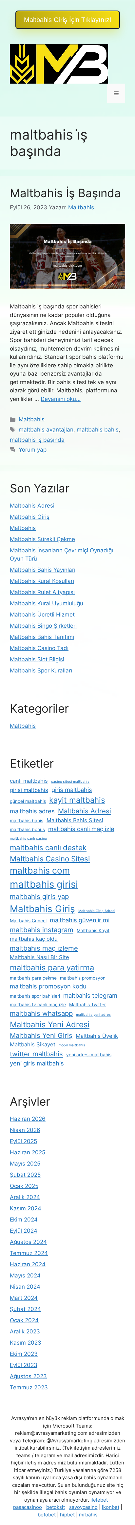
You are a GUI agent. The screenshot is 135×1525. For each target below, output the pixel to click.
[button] (67, 20)
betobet (47, 1515)
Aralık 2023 (25, 1331)
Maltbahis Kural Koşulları (42, 581)
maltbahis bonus (27, 829)
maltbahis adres (32, 811)
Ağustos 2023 (28, 1376)
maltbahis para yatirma (52, 967)
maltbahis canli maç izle (81, 828)
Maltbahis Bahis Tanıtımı (42, 637)
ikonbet (110, 1507)
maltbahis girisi (44, 884)
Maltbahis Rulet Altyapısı (42, 592)
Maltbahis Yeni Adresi (49, 1024)
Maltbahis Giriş (29, 516)
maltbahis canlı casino (28, 838)
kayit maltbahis (77, 800)
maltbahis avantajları (46, 429)
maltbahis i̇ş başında (37, 439)
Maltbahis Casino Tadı (39, 648)
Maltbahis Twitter (87, 1004)
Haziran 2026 (28, 1119)
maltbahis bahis (98, 429)
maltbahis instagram (41, 930)
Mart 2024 (24, 1298)
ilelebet (99, 1500)
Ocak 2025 (24, 1186)
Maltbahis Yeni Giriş (41, 1035)
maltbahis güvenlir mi (79, 920)
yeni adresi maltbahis (88, 1054)
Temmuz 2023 (29, 1387)
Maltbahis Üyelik (97, 1036)
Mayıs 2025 (25, 1163)
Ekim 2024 (24, 1219)
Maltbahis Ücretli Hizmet (42, 614)
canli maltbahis (29, 780)
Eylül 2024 (23, 1230)
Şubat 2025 (25, 1174)
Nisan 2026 (25, 1130)
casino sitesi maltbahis (70, 781)
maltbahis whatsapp (41, 1013)
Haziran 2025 (27, 1152)
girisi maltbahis (29, 790)
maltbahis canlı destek (48, 847)
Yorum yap (33, 449)
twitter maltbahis (36, 1054)
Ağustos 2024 (28, 1242)
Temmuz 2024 (29, 1253)
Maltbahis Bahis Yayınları (42, 569)
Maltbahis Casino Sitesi (50, 858)
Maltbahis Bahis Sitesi (75, 820)
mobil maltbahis (72, 1045)
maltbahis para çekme (33, 978)
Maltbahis (32, 419)
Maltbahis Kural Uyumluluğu (46, 603)
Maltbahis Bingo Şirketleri (43, 625)
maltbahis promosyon (83, 978)
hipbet (67, 1515)
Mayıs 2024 (25, 1275)
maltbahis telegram (90, 995)
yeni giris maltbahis (37, 1063)
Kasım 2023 (25, 1342)
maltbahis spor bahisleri (35, 996)
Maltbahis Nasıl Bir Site (39, 957)
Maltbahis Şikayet (32, 1044)
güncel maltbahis (28, 801)
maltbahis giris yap (39, 896)
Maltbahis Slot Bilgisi (37, 659)
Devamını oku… (61, 399)
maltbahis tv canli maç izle (38, 1004)
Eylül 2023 (23, 1365)
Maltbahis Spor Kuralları (41, 670)
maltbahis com (40, 870)
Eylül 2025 (23, 1141)
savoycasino (83, 1507)
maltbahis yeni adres (93, 1014)
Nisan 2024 (25, 1286)
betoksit (55, 1507)
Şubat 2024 (25, 1309)
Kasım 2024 (25, 1208)
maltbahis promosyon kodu (48, 986)
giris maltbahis (71, 789)
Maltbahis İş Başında (65, 193)
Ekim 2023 (24, 1354)
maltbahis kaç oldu (34, 938)
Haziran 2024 (28, 1264)
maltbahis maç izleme (44, 948)
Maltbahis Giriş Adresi (96, 911)
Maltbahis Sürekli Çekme (42, 539)
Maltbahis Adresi (32, 505)
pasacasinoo (27, 1507)
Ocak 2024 (24, 1320)
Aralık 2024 (25, 1197)
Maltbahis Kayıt (93, 930)
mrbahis (88, 1515)
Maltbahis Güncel (28, 920)
